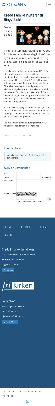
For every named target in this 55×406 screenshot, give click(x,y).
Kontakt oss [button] (10, 322)
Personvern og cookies (30, 391)
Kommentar (8, 181)
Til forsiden (8, 391)
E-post (6, 177)
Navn (6, 174)
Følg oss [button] (9, 270)
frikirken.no (9, 396)
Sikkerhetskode (10, 193)
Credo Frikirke (18, 4)
